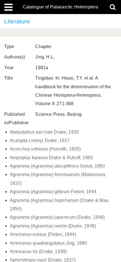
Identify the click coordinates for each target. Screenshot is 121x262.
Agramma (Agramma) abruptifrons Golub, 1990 (57, 166)
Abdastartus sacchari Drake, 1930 (44, 132)
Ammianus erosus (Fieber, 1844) (43, 234)
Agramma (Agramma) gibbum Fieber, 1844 (53, 191)
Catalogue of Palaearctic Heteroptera (60, 7)
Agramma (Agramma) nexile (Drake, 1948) (53, 225)
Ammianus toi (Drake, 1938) (38, 251)
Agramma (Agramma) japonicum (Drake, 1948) (57, 217)
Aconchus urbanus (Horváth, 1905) (45, 148)
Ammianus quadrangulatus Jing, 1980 (48, 243)
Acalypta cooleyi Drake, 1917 (40, 140)
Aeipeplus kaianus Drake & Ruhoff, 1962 (51, 157)
